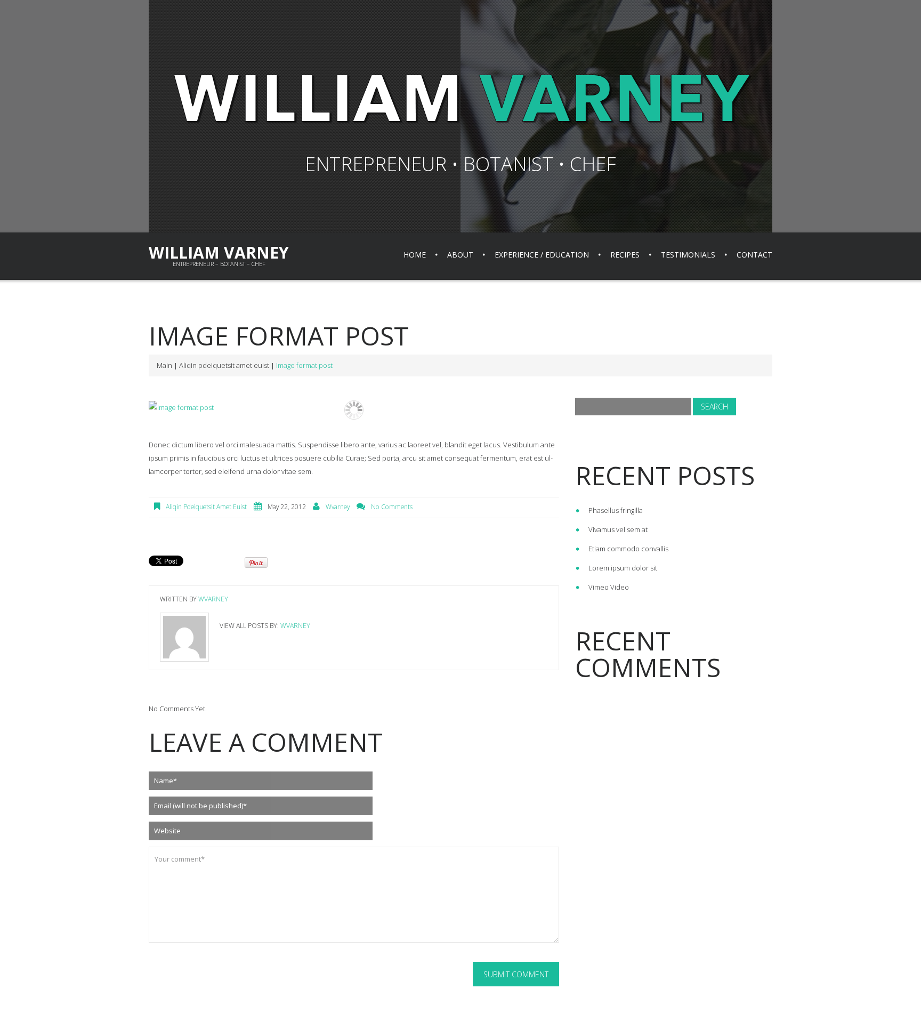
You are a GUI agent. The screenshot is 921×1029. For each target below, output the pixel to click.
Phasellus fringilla (615, 510)
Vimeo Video (608, 587)
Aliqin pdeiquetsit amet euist (224, 365)
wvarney (338, 506)
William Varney (219, 252)
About (460, 255)
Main (164, 365)
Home (414, 255)
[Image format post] (354, 407)
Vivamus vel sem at (618, 529)
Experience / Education (542, 255)
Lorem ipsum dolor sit (622, 568)
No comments (392, 506)
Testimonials (688, 255)
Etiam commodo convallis (628, 548)
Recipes (625, 255)
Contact (754, 255)
